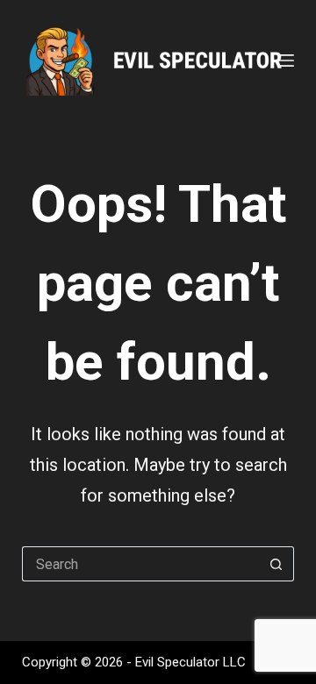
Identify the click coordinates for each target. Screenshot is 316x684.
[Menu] (286, 60)
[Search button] (276, 563)
